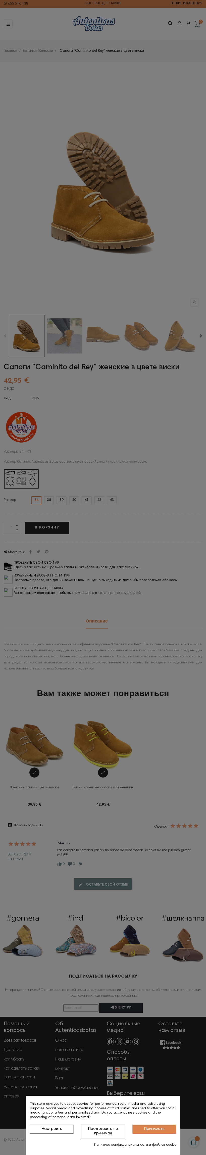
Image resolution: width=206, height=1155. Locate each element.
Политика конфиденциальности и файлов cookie (135, 1145)
